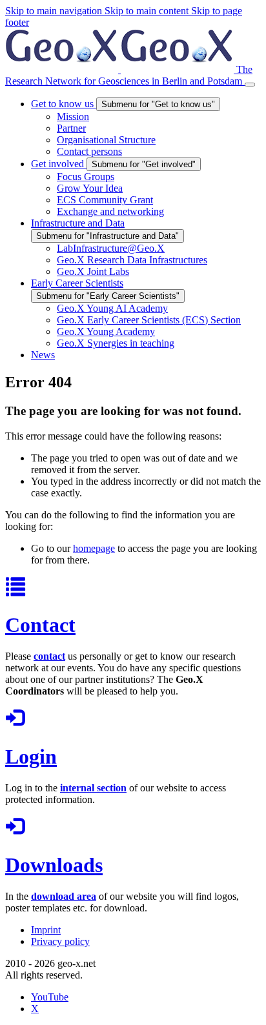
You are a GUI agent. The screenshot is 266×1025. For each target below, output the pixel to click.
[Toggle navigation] (250, 84)
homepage (94, 548)
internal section (93, 787)
